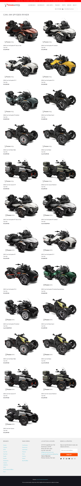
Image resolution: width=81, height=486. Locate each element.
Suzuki (4, 456)
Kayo (4, 471)
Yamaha (5, 447)
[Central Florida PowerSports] (12, 5)
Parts (64, 5)
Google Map (44, 454)
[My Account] (63, 9)
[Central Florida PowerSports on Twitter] (61, 458)
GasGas (5, 462)
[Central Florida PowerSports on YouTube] (69, 458)
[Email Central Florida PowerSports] (75, 458)
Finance (57, 5)
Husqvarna (5, 460)
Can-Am (5, 451)
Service (69, 5)
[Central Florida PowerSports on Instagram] (72, 458)
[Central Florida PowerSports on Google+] (67, 458)
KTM (4, 449)
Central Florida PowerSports (42, 479)
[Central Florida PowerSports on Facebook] (64, 458)
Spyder (5, 458)
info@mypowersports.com (47, 452)
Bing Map (56, 454)
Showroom (41, 5)
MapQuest (50, 454)
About (75, 5)
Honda (4, 445)
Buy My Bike (58, 9)
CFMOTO (5, 465)
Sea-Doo (5, 454)
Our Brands (32, 5)
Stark (4, 467)
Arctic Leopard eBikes (8, 469)
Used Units (49, 5)
